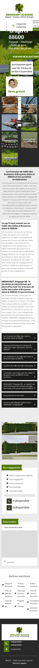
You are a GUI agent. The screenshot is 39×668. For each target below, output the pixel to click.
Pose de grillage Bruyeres (8, 593)
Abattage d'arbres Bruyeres (20, 593)
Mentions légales (19, 663)
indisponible (21, 24)
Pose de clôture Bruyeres (33, 593)
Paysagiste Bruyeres (33, 602)
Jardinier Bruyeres (33, 609)
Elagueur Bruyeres (8, 585)
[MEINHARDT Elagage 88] (19, 11)
